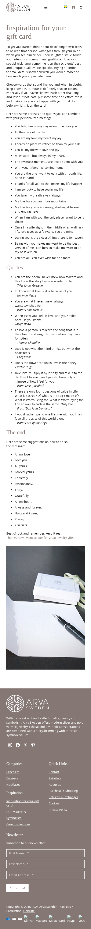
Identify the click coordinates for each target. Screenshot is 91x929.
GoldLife (29, 911)
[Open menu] (45, 7)
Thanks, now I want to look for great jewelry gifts (40, 538)
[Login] (73, 7)
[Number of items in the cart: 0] (80, 7)
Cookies (65, 907)
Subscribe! (17, 888)
